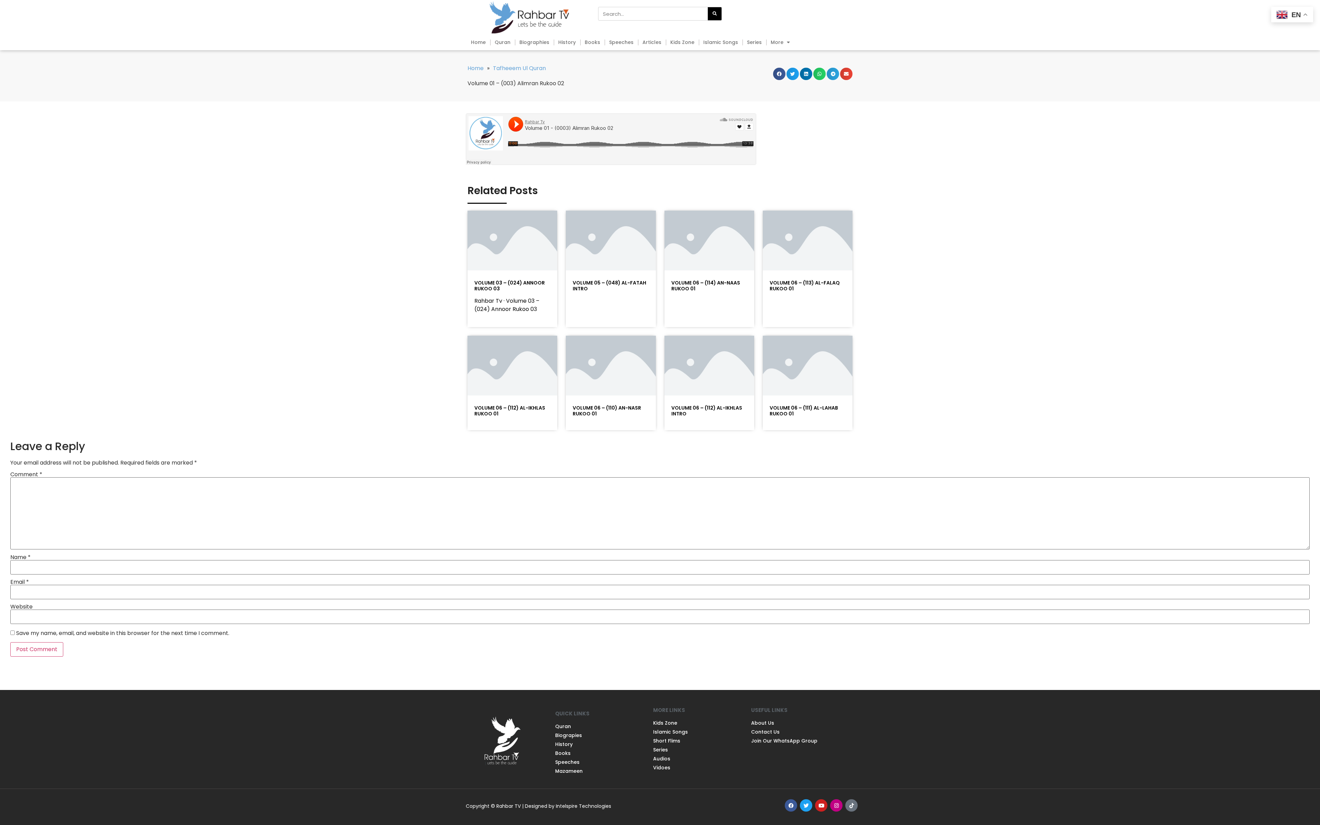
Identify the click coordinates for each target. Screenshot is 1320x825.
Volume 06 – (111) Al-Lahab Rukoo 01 (804, 410)
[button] (779, 74)
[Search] (715, 13)
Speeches (621, 42)
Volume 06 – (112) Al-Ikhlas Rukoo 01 (509, 410)
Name (20, 557)
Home (478, 42)
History (567, 42)
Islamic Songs (720, 42)
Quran (502, 42)
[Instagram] (836, 805)
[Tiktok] (851, 805)
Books (592, 42)
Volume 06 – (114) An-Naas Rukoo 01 (705, 285)
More (777, 42)
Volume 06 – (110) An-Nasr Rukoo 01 (607, 410)
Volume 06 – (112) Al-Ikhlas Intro (706, 410)
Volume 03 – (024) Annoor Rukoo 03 (509, 285)
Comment (26, 474)
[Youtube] (821, 805)
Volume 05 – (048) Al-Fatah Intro (609, 285)
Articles (651, 42)
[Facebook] (791, 805)
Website (21, 607)
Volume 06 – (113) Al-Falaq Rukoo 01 (805, 285)
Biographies (534, 42)
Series (754, 42)
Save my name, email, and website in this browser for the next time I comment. (122, 633)
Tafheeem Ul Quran (519, 68)
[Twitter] (806, 805)
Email (19, 582)
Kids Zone (682, 42)
